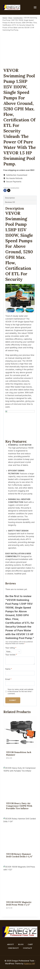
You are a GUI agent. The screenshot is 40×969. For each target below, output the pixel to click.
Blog (21, 944)
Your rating (10, 648)
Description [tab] (10, 198)
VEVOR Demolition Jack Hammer (18, 753)
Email (8, 679)
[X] (8, 190)
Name (8, 669)
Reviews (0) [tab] (10, 202)
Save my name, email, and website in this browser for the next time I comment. (20, 691)
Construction (14, 188)
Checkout (13, 948)
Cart (30, 944)
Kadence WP (29, 964)
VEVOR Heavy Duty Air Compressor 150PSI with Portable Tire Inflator (19, 806)
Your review (11, 655)
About (10, 944)
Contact (27, 948)
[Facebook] (5, 190)
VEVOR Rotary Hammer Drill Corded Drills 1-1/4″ (19, 855)
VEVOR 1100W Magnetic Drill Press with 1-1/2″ (19, 903)
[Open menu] (36, 7)
